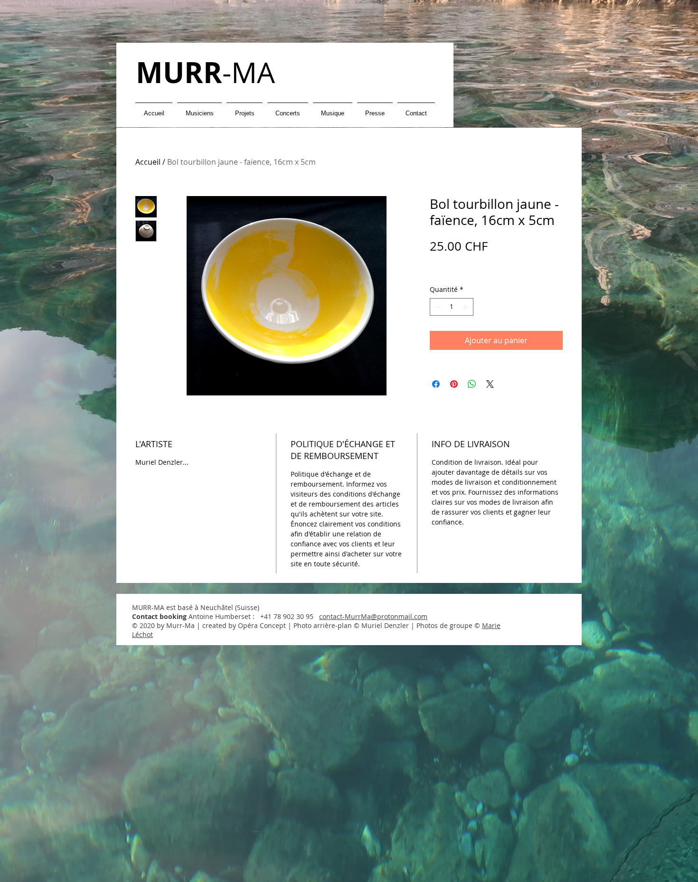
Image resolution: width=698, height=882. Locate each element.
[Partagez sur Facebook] (436, 384)
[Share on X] (490, 384)
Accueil (147, 162)
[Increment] (466, 307)
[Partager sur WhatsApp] (472, 384)
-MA (205, 72)
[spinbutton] (451, 307)
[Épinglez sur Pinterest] (454, 384)
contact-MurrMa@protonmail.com (373, 616)
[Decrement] (437, 307)
